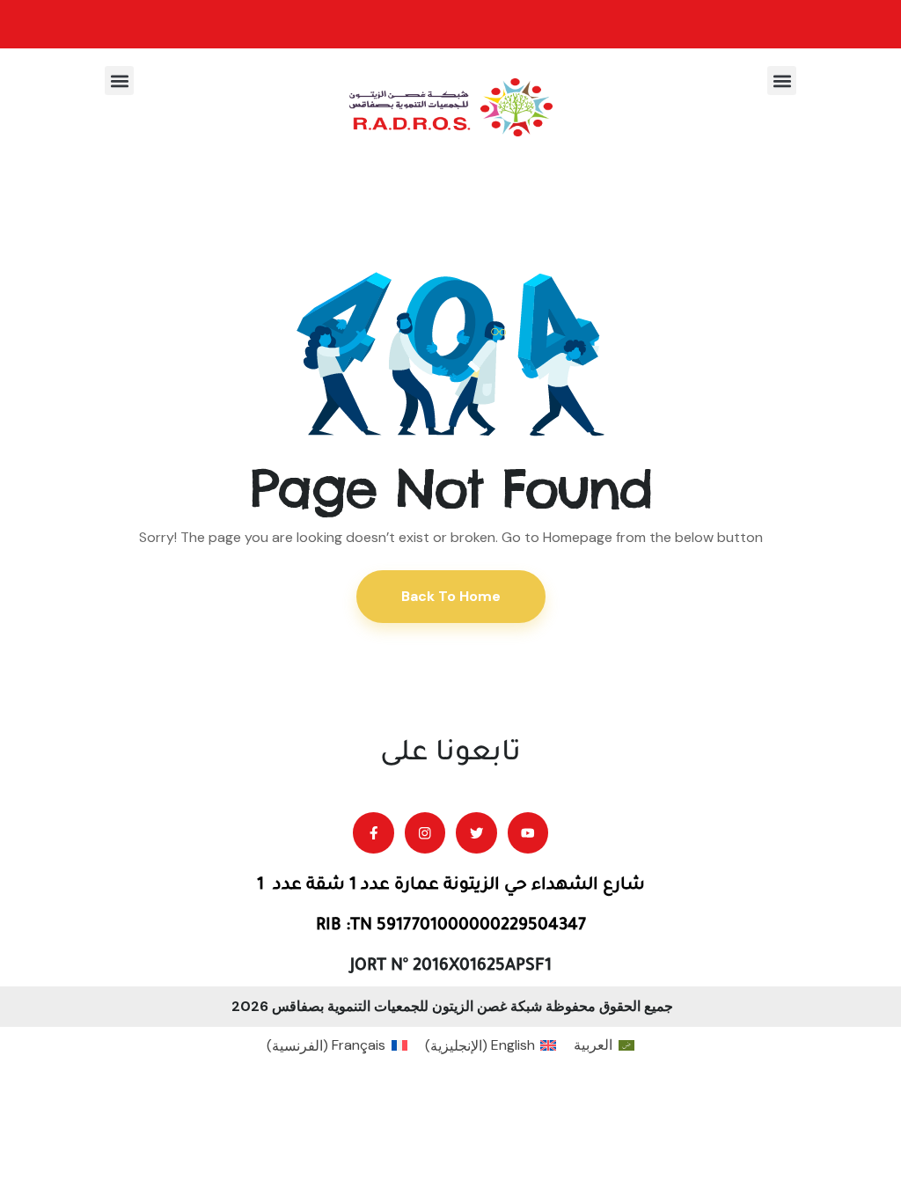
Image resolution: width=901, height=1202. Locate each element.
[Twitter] (476, 833)
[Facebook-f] (373, 833)
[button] (781, 80)
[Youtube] (528, 833)
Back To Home (451, 596)
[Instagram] (425, 833)
